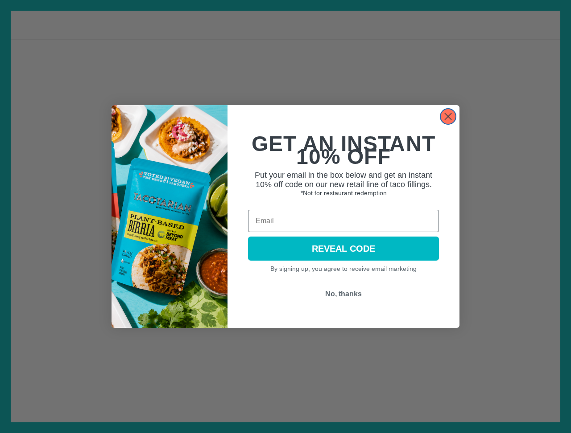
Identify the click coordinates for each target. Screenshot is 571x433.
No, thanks (343, 294)
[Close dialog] (448, 116)
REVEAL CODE (343, 248)
